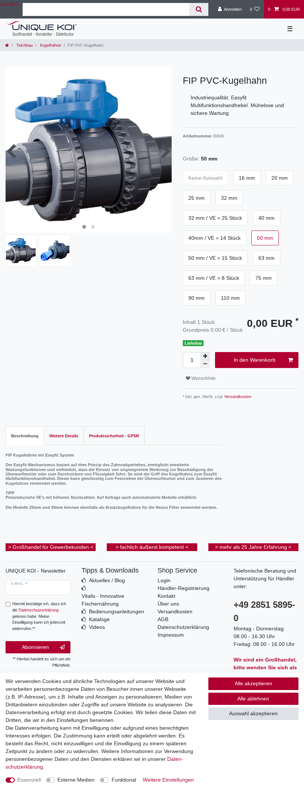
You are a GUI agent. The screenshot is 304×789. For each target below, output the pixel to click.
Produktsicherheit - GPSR (114, 436)
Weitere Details (63, 436)
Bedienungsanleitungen (116, 611)
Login (164, 580)
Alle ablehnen (253, 699)
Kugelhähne (50, 45)
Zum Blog (8, 4)
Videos (97, 627)
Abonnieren (35, 647)
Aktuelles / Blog (107, 580)
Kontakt (166, 596)
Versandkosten (237, 396)
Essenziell (29, 780)
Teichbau (24, 45)
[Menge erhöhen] (205, 356)
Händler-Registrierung (183, 588)
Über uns (168, 604)
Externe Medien (76, 780)
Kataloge (99, 619)
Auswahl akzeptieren (253, 713)
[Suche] (198, 9)
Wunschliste (203, 378)
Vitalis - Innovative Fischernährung (103, 600)
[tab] (25, 435)
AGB (163, 619)
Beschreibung (25, 436)
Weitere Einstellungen (168, 780)
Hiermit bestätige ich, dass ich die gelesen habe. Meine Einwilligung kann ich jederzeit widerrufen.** (39, 616)
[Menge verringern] (205, 364)
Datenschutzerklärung (183, 627)
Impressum (171, 635)
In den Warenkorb (254, 360)
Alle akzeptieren (253, 683)
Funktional (124, 780)
